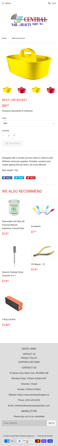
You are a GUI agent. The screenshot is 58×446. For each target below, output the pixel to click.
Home (4, 38)
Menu (8, 3)
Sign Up (51, 423)
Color (4, 118)
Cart (54, 3)
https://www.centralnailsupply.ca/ (33, 394)
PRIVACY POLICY (29, 358)
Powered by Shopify (45, 436)
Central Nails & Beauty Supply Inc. (22, 436)
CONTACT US (29, 354)
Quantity (5, 131)
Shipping (6, 111)
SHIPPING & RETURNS (29, 362)
